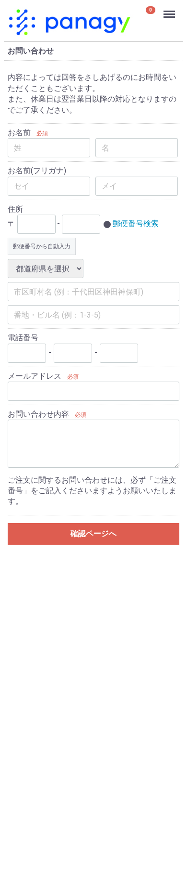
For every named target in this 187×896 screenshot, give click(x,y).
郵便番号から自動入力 (41, 246)
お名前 (19, 132)
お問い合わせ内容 (38, 414)
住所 (15, 208)
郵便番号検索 (136, 223)
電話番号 (23, 337)
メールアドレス (34, 375)
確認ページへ (93, 533)
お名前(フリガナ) (37, 170)
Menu (170, 8)
